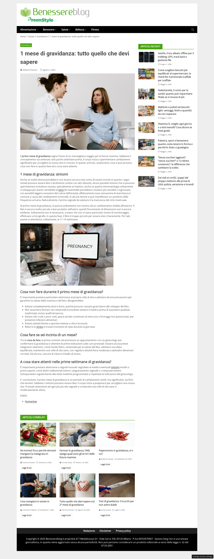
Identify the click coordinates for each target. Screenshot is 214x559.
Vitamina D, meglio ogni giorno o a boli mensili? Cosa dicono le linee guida (175, 127)
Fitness (95, 29)
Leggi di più (27, 467)
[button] (192, 29)
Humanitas (31, 401)
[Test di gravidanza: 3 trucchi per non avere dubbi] (117, 485)
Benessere (48, 29)
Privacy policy (123, 530)
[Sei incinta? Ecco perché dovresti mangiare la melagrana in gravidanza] (38, 435)
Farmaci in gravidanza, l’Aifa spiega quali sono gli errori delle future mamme (77, 454)
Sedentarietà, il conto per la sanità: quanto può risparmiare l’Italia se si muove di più (175, 94)
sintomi (115, 367)
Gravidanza (26, 45)
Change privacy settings (202, 556)
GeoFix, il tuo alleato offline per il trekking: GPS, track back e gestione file (176, 57)
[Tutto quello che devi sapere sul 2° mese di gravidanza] (77, 485)
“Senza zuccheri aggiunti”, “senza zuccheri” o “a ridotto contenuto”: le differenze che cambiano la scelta (174, 162)
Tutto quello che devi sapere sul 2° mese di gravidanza (77, 503)
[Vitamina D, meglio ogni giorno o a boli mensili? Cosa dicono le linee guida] (146, 127)
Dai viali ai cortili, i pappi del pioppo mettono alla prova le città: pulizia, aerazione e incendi (176, 181)
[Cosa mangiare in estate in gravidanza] (38, 485)
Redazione (89, 530)
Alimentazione (28, 29)
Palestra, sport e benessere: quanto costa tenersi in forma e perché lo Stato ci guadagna (175, 144)
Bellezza (79, 29)
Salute (64, 29)
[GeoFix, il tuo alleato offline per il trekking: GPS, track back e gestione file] (146, 57)
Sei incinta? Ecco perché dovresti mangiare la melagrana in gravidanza (38, 454)
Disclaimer (105, 530)
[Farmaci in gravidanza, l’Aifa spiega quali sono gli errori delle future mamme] (77, 435)
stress (39, 326)
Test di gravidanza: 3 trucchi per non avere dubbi (116, 503)
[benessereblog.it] (54, 14)
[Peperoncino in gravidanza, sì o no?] (117, 435)
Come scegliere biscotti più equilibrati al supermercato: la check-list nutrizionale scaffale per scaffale (174, 75)
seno (61, 189)
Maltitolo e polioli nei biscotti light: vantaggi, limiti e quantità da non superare (175, 110)
